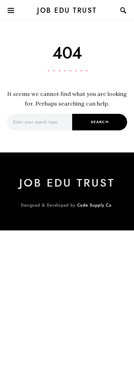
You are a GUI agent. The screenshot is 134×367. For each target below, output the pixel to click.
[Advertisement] (67, 297)
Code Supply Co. (95, 205)
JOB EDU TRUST (67, 10)
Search (100, 122)
